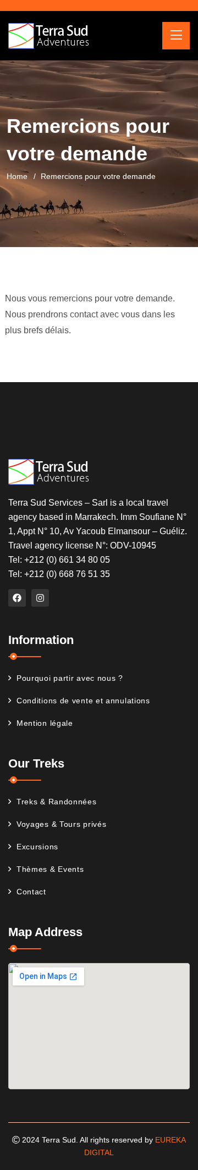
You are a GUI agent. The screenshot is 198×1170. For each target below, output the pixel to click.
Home (17, 176)
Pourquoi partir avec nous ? (69, 678)
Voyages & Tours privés (61, 824)
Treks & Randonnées (56, 801)
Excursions (37, 846)
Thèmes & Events (50, 869)
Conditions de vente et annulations (83, 700)
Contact (31, 891)
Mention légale (44, 723)
